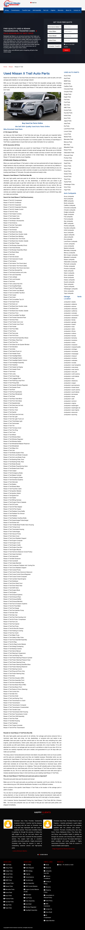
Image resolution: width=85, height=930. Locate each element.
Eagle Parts (67, 97)
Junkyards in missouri (70, 356)
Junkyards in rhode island (71, 387)
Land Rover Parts (69, 129)
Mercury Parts (68, 142)
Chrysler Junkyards (69, 210)
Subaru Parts (68, 174)
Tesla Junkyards (68, 284)
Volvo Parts (67, 187)
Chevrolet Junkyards (70, 208)
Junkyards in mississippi (71, 354)
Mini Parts (67, 145)
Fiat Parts (67, 99)
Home (5, 67)
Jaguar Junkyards (69, 235)
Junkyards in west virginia (71, 410)
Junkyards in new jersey (71, 367)
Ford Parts (67, 102)
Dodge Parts (67, 94)
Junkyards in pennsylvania (72, 385)
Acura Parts (67, 76)
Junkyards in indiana (70, 333)
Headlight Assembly (31, 910)
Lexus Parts (67, 134)
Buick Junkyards (69, 203)
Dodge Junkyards (69, 212)
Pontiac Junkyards (69, 266)
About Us (68, 10)
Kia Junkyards (68, 239)
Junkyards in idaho (69, 329)
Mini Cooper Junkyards (71, 255)
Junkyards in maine (69, 342)
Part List (45, 10)
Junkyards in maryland (70, 345)
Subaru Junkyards (69, 280)
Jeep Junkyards (68, 237)
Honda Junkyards (69, 226)
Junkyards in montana (70, 358)
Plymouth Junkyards (70, 264)
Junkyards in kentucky (70, 338)
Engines (53, 10)
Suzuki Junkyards (69, 282)
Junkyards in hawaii (70, 324)
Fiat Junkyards (68, 217)
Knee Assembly (30, 901)
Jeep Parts (67, 123)
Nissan (11, 67)
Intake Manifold (49, 920)
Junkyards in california (70, 311)
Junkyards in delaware (70, 318)
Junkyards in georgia (70, 322)
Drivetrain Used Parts (17, 927)
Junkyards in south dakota (71, 392)
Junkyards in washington (71, 405)
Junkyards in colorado (70, 313)
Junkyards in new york (70, 372)
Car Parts (28, 865)
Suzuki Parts (67, 176)
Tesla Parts (67, 179)
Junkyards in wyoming (70, 414)
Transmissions (15, 10)
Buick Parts (67, 84)
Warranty (60, 10)
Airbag (7, 10)
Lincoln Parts (68, 131)
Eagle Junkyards (69, 214)
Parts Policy (48, 901)
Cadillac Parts (68, 86)
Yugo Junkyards (68, 293)
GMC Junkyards (68, 223)
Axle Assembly (37, 10)
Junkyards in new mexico (71, 369)
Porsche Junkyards (69, 268)
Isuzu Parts (67, 118)
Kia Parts (66, 126)
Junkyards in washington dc (72, 408)
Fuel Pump (28, 898)
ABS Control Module (31, 886)
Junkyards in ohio (69, 378)
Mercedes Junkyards (70, 250)
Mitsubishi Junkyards (70, 257)
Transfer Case (26, 10)
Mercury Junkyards (69, 253)
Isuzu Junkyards (68, 232)
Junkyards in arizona (70, 306)
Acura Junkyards (69, 196)
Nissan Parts (67, 150)
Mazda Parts (67, 137)
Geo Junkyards (68, 221)
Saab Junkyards (68, 271)
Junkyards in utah (69, 399)
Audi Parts (67, 78)
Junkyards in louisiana (70, 340)
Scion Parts (67, 168)
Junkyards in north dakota (71, 376)
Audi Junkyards (68, 199)
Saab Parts (67, 163)
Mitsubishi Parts (68, 147)
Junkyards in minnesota (71, 351)
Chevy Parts (8, 868)
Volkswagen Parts (69, 184)
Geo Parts (67, 105)
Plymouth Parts (68, 155)
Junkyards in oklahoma (71, 381)
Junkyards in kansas (70, 336)
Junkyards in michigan (70, 349)
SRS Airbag (28, 871)
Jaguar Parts (67, 121)
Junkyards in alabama (70, 304)
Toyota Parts (67, 182)
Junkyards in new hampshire (72, 365)
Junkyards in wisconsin (71, 412)
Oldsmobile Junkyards (70, 262)
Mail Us (34, 2)
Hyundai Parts (68, 113)
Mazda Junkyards (69, 248)
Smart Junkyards (69, 277)
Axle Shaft (28, 904)
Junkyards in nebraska (70, 360)
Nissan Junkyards (69, 259)
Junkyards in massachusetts (72, 347)
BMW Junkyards (69, 201)
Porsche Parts (68, 160)
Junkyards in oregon (70, 383)
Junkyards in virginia (70, 403)
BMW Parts (67, 81)
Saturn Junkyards (69, 273)
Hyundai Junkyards (69, 228)
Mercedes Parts (68, 139)
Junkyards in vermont (70, 401)
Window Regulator (30, 907)
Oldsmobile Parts (69, 152)
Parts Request (29, 868)
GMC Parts (67, 107)
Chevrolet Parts (68, 89)
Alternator (28, 895)
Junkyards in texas (69, 396)
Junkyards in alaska (70, 302)
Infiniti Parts (67, 115)
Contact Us (77, 10)
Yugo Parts (67, 190)
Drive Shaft (48, 912)
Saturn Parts (67, 166)
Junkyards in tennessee (71, 394)
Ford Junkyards (68, 219)
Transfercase (29, 880)
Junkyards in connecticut (71, 315)
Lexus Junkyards (69, 246)
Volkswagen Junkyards (71, 289)
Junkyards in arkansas (70, 309)
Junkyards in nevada (70, 363)
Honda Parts (67, 110)
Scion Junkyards (69, 275)
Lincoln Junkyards (69, 244)
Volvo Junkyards (69, 291)
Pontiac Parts (68, 158)
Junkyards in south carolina (72, 390)
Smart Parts (67, 171)
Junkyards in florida (69, 320)
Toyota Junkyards (69, 286)
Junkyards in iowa (69, 327)
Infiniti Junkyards (69, 230)
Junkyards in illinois (70, 331)
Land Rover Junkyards (70, 241)
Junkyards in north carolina (72, 374)
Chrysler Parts (68, 91)
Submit (66, 50)
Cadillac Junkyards (69, 205)
